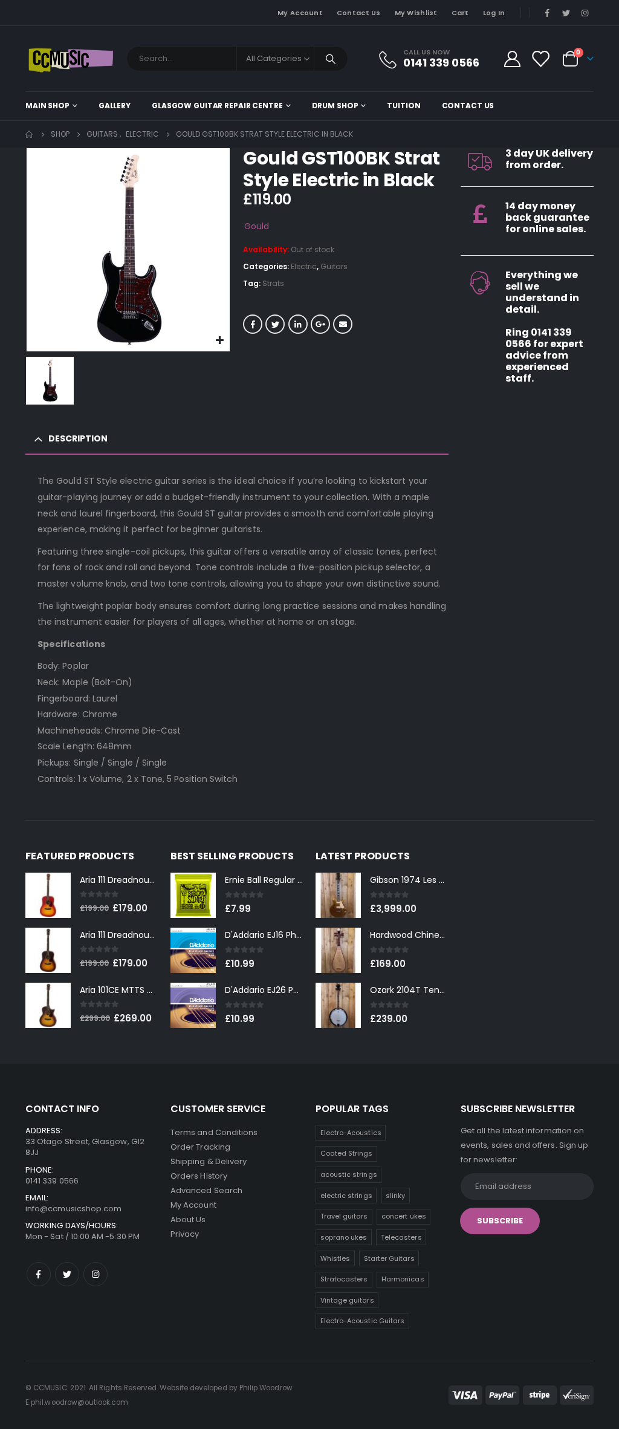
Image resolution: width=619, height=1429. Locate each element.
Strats (273, 283)
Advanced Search (206, 1190)
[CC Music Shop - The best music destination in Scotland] (70, 58)
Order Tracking (200, 1147)
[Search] (331, 59)
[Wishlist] (540, 59)
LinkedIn (298, 324)
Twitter (275, 324)
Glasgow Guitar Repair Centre (217, 105)
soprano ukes (344, 1237)
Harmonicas (402, 1279)
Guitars (334, 266)
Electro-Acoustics (350, 1133)
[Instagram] (585, 13)
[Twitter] (566, 13)
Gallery (115, 105)
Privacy (184, 1234)
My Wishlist (416, 13)
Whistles (335, 1258)
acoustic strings (348, 1174)
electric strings (346, 1195)
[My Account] (512, 59)
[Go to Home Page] (29, 134)
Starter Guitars (389, 1258)
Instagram (95, 1274)
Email (342, 324)
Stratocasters (344, 1279)
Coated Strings (346, 1153)
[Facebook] (547, 13)
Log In (494, 13)
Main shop (47, 105)
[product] (48, 895)
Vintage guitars (347, 1300)
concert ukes (403, 1216)
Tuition (403, 105)
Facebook (252, 324)
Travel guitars (344, 1216)
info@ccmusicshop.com (73, 1208)
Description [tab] (78, 438)
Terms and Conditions (214, 1132)
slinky (395, 1195)
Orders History (198, 1176)
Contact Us (359, 13)
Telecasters (401, 1237)
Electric (304, 266)
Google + (320, 324)
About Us (188, 1219)
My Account (300, 13)
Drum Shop (335, 105)
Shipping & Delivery (208, 1161)
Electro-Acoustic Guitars (362, 1321)
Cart (460, 13)
